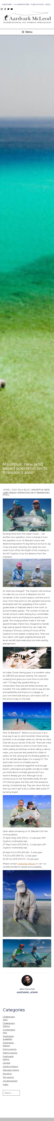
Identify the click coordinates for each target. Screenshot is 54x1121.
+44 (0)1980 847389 (21, 4)
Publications (37, 4)
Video (48, 4)
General (6, 1063)
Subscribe (7, 4)
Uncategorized (10, 1081)
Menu (28, 31)
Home (6, 490)
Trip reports (8, 1077)
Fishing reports (10, 1053)
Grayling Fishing (10, 1066)
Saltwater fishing (11, 1070)
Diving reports (9, 1049)
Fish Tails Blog (21, 490)
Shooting (7, 1074)
